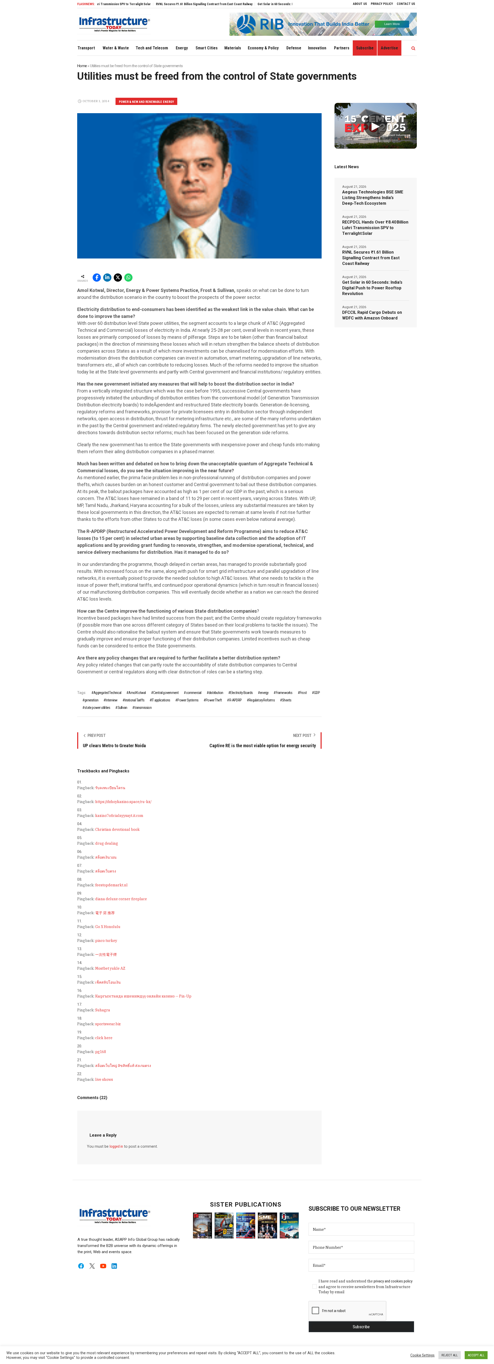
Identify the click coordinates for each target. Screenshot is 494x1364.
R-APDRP (235, 700)
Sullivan (122, 707)
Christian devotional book (117, 829)
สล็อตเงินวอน (106, 857)
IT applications (161, 700)
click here (103, 1038)
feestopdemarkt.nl (111, 885)
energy (264, 692)
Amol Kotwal (137, 692)
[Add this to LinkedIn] (107, 277)
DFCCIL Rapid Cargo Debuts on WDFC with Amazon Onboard (372, 315)
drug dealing (106, 843)
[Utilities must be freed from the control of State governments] (199, 185)
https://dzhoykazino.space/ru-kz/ (123, 801)
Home (82, 66)
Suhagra (102, 1010)
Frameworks (284, 692)
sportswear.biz (108, 1024)
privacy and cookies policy (393, 1281)
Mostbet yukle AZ (110, 968)
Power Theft (214, 700)
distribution (216, 692)
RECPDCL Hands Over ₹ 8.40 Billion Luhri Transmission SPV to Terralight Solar (375, 228)
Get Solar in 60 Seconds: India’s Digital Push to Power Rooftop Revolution (276, 4)
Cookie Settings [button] (422, 1355)
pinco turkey (106, 940)
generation (91, 700)
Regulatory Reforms (262, 700)
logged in (116, 1146)
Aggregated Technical (107, 692)
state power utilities (97, 707)
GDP (317, 692)
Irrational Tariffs (134, 700)
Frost (303, 692)
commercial (193, 692)
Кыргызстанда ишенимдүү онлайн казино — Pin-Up (143, 996)
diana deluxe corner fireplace (121, 899)
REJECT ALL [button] (450, 1355)
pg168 (100, 1051)
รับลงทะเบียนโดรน (110, 788)
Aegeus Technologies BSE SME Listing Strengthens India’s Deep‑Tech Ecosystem (372, 198)
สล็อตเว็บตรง (105, 871)
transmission (142, 707)
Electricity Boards (241, 692)
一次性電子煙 (106, 954)
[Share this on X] (118, 277)
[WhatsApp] (128, 277)
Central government (166, 692)
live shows (104, 1079)
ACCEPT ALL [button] (476, 1355)
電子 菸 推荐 (105, 913)
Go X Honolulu (107, 926)
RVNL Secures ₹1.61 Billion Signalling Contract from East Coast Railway (173, 4)
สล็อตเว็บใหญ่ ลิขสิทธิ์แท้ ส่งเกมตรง (123, 1065)
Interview (111, 700)
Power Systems (187, 700)
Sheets (286, 700)
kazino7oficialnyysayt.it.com (119, 815)
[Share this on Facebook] (97, 277)
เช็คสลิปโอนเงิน (108, 982)
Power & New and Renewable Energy (146, 102)
